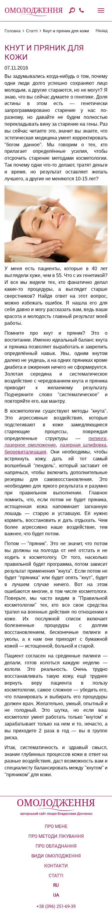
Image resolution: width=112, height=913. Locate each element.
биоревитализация (25, 451)
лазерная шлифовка (83, 445)
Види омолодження (56, 856)
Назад (102, 30)
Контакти (56, 866)
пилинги (97, 438)
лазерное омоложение (30, 445)
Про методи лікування (56, 836)
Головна (12, 30)
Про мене (56, 826)
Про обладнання (56, 846)
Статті (32, 30)
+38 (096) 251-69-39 (56, 906)
